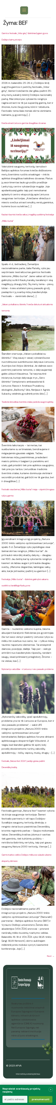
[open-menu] (24, 10)
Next (50, 956)
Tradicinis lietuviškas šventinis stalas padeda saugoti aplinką (27, 401)
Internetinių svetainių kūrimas (28, 1074)
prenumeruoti (40, 1099)
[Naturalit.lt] (11, 10)
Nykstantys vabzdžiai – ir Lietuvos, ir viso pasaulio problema (27, 669)
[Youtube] (44, 10)
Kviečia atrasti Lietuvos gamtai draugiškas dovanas (24, 123)
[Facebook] (38, 10)
